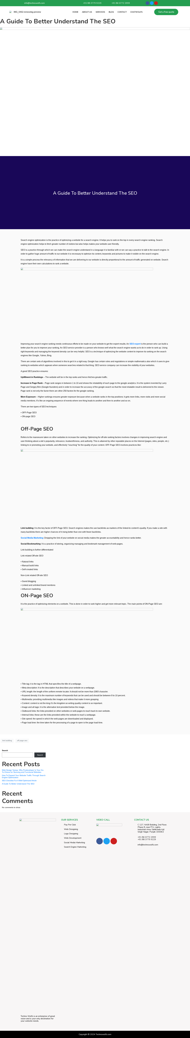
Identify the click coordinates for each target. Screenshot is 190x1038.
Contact (122, 12)
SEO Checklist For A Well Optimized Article (19, 781)
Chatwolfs (136, 12)
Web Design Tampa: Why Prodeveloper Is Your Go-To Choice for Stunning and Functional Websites (23, 771)
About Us (87, 12)
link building (7, 740)
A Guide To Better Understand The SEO (58, 21)
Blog (111, 12)
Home (75, 12)
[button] (166, 12)
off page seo (22, 740)
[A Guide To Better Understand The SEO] (95, 90)
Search (5, 750)
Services (100, 12)
